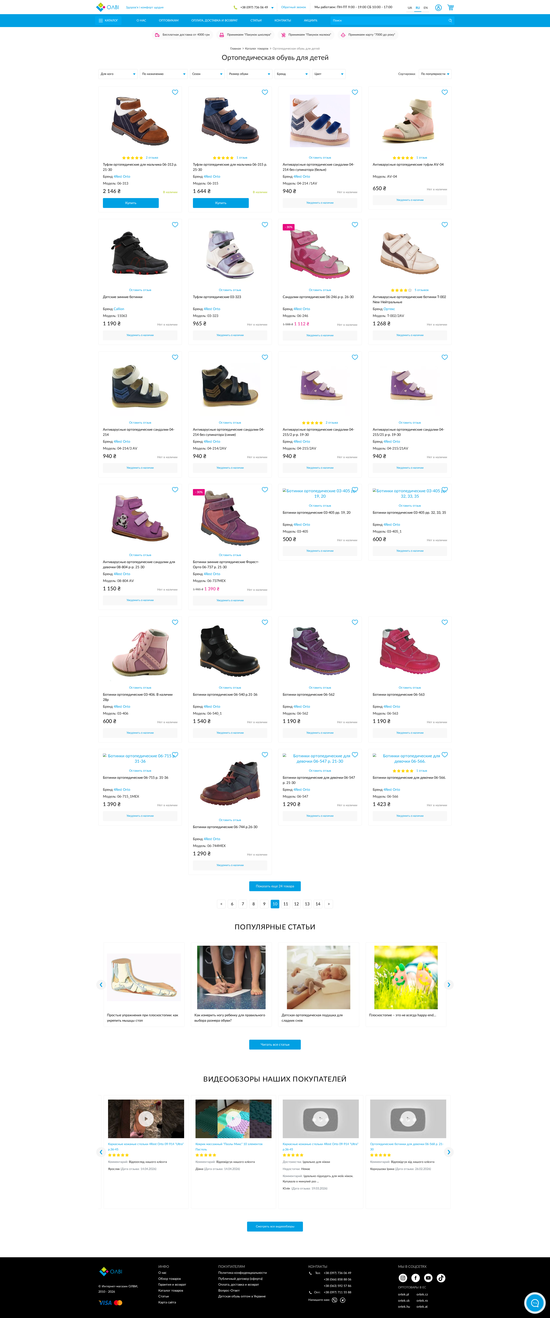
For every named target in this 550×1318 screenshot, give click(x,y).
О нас (141, 20)
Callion (119, 309)
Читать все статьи (275, 1044)
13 (307, 904)
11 (285, 904)
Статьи (256, 20)
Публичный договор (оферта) (240, 1278)
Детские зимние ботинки (122, 297)
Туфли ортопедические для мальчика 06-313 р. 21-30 (140, 167)
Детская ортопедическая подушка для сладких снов (312, 1017)
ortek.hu (404, 1306)
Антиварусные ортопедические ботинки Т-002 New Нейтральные (409, 299)
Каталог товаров (170, 1290)
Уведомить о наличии (319, 202)
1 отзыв (242, 157)
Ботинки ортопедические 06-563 (399, 694)
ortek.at (422, 1306)
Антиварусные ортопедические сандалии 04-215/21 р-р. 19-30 (408, 432)
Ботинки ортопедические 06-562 (309, 694)
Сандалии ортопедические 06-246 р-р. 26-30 (318, 297)
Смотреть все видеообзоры (275, 1226)
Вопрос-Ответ (229, 1290)
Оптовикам (169, 20)
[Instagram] (403, 1278)
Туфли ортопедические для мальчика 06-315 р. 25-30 (230, 167)
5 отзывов (422, 290)
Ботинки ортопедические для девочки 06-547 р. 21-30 (319, 780)
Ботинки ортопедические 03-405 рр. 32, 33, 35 (409, 512)
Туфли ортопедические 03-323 (217, 297)
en (426, 7)
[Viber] (335, 1299)
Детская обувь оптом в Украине (242, 1296)
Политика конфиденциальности (242, 1272)
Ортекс (389, 309)
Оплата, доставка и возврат (214, 20)
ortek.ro (422, 1300)
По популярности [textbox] (433, 74)
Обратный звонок (293, 7)
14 (318, 904)
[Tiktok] (441, 1278)
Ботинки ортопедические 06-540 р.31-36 (225, 694)
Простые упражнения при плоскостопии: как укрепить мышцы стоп (142, 1017)
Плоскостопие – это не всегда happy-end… (402, 1015)
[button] (449, 985)
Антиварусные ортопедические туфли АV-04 (408, 164)
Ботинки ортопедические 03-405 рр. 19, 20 (316, 512)
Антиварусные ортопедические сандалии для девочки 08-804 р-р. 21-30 (139, 564)
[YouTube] (428, 1278)
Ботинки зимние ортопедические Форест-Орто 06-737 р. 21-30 (226, 564)
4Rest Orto (122, 176)
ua (410, 7)
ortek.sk (404, 1300)
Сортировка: (407, 74)
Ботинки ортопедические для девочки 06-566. (409, 777)
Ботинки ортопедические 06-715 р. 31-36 (135, 777)
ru (418, 7)
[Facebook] (415, 1278)
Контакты (283, 20)
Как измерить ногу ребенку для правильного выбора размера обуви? (229, 1017)
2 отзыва (152, 157)
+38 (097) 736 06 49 (254, 7)
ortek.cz (422, 1294)
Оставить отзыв (320, 157)
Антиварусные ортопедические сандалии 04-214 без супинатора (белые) (318, 167)
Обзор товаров (169, 1278)
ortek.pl (403, 1294)
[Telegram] (342, 1299)
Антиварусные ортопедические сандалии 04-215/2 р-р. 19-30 (318, 432)
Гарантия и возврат (172, 1284)
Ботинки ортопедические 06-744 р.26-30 (225, 827)
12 (296, 904)
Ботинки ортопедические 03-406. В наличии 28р (138, 697)
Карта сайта (167, 1302)
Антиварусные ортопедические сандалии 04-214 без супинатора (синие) (228, 432)
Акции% (310, 20)
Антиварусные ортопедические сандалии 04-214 (138, 432)
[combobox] (435, 74)
